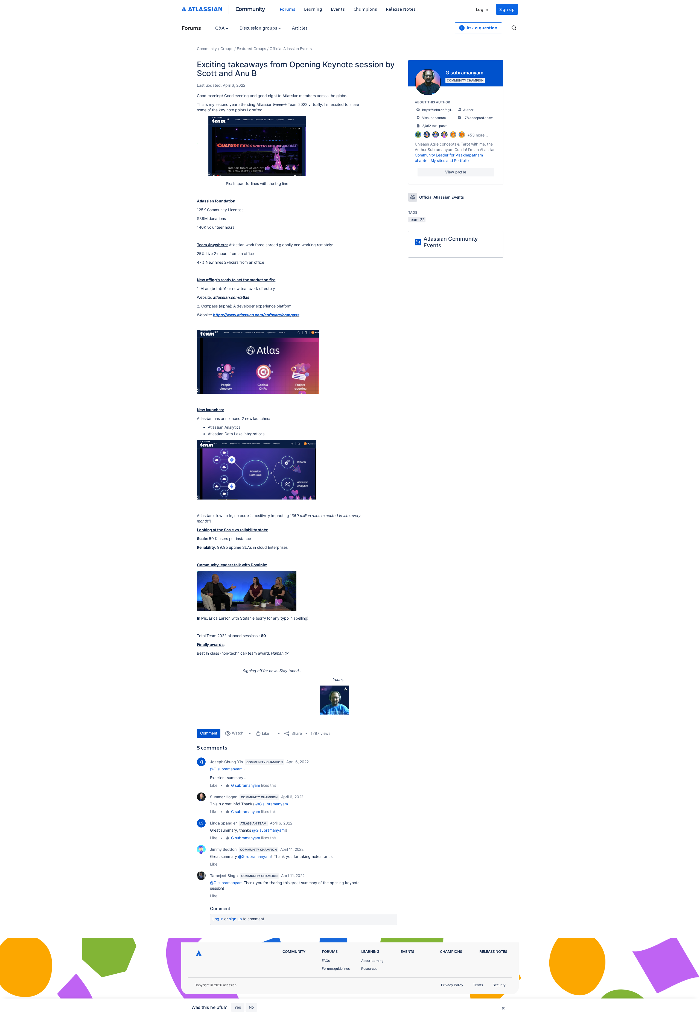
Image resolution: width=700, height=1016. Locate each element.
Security (499, 985)
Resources (369, 968)
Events (338, 9)
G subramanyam (245, 785)
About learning (372, 961)
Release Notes (401, 9)
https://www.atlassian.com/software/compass (256, 314)
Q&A (220, 28)
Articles (299, 28)
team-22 (416, 219)
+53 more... (477, 135)
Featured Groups (251, 48)
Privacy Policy (452, 985)
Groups (226, 48)
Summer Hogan (223, 796)
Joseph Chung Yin (226, 761)
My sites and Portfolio (450, 160)
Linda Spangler (223, 823)
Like (213, 785)
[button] (251, 146)
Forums (287, 9)
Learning (313, 9)
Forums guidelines (336, 968)
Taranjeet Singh (224, 875)
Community (250, 9)
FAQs (326, 961)
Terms (478, 985)
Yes (237, 1007)
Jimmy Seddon (223, 849)
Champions (365, 9)
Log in (482, 9)
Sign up (507, 9)
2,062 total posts (434, 126)
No (251, 1007)
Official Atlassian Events (291, 48)
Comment (208, 733)
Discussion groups (259, 28)
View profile (455, 172)
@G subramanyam (226, 769)
